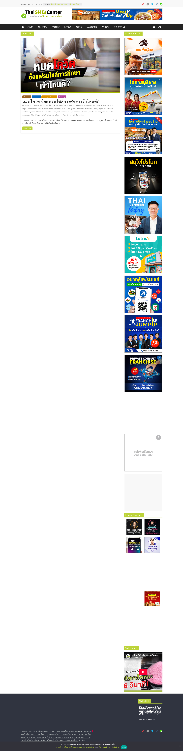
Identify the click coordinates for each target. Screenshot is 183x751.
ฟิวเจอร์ (84, 112)
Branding (27, 97)
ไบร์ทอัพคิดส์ (80, 115)
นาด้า (69, 112)
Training (62, 97)
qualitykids (71, 109)
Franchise (36, 97)
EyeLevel (106, 105)
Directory (42, 27)
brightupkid (88, 105)
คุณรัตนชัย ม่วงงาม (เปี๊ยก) (43, 105)
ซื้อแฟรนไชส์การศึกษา (49, 112)
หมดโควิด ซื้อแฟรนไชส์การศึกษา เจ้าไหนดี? (60, 101)
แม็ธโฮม (63, 115)
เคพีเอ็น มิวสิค (33, 115)
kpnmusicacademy (34, 109)
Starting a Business (49, 97)
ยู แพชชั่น (91, 112)
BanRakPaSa (71, 105)
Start (30, 27)
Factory (56, 27)
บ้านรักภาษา (76, 112)
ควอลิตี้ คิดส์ (26, 112)
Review (67, 27)
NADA (64, 109)
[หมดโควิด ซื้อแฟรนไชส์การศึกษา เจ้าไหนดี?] (70, 39)
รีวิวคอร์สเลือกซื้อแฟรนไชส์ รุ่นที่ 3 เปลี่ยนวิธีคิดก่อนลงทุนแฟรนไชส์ (64, 5)
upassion (102, 109)
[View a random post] (159, 26)
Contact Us (119, 27)
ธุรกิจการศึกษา (62, 112)
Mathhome (57, 109)
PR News (105, 27)
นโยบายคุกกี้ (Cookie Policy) (108, 747)
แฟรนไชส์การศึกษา (53, 115)
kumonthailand (47, 109)
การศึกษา (110, 109)
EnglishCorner (97, 105)
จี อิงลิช (38, 112)
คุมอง (33, 112)
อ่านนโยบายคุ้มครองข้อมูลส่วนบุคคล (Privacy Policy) (75, 747)
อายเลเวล (105, 112)
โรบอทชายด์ (71, 115)
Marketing (92, 27)
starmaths (88, 109)
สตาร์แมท (98, 112)
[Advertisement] (143, 492)
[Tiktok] (148, 4)
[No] (180, 746)
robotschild (80, 109)
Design (79, 27)
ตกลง (124, 747)
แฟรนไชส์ (42, 115)
